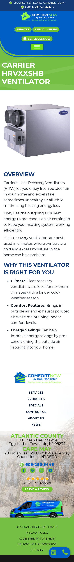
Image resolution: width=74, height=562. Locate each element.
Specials (36, 405)
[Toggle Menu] (37, 47)
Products (36, 399)
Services (36, 392)
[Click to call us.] (65, 553)
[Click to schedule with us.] (54, 553)
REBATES (37, 2)
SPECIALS (19, 2)
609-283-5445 (39, 7)
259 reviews (42, 483)
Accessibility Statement (37, 538)
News (36, 424)
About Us (36, 418)
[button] (37, 38)
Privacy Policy (37, 532)
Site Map (37, 550)
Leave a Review (37, 489)
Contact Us (36, 412)
